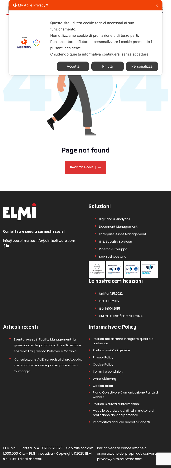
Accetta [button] (73, 66)
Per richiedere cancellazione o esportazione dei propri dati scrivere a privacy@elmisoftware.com (128, 453)
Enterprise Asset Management (122, 234)
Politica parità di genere (111, 350)
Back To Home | (83, 167)
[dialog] (85, 37)
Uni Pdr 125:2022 (111, 293)
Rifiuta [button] (107, 66)
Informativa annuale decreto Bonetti (121, 422)
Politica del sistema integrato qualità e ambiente (123, 341)
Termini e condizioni (108, 371)
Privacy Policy (103, 357)
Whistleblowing (104, 378)
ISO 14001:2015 (109, 308)
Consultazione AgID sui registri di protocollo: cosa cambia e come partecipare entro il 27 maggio (48, 365)
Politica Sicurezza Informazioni (116, 404)
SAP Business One (112, 256)
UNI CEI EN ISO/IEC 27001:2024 (121, 316)
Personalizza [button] (142, 66)
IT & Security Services (115, 241)
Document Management (118, 226)
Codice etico (103, 385)
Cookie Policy (103, 364)
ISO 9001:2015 (109, 301)
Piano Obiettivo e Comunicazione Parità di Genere (125, 394)
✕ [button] (156, 6)
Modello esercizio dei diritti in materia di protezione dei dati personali (123, 412)
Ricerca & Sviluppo (113, 249)
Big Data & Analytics (114, 219)
